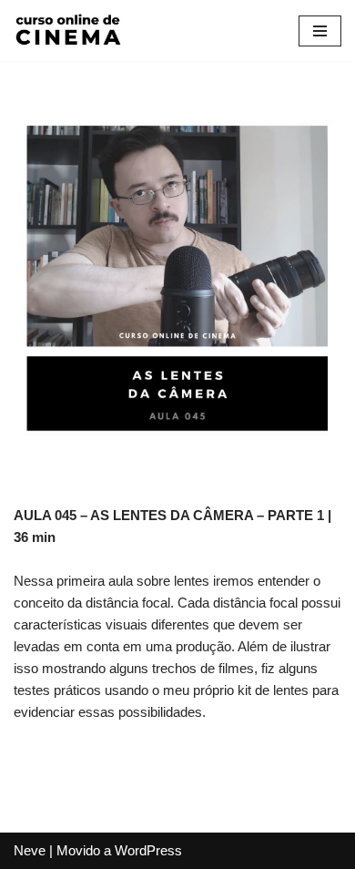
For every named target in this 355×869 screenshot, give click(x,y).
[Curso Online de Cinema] (68, 30)
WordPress (148, 850)
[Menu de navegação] (320, 30)
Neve (30, 850)
